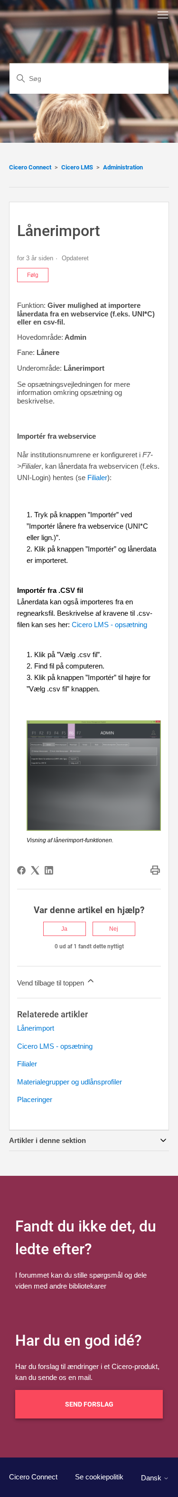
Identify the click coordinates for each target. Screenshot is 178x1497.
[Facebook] (21, 870)
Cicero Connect (30, 167)
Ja (64, 929)
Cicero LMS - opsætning (109, 624)
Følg (32, 275)
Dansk (152, 1478)
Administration (123, 167)
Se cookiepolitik (99, 1477)
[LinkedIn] (49, 870)
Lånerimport (35, 1028)
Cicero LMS (77, 167)
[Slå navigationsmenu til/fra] (163, 15)
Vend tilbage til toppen (51, 983)
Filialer (97, 477)
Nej (113, 929)
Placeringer (34, 1099)
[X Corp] (35, 870)
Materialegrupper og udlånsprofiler (69, 1082)
